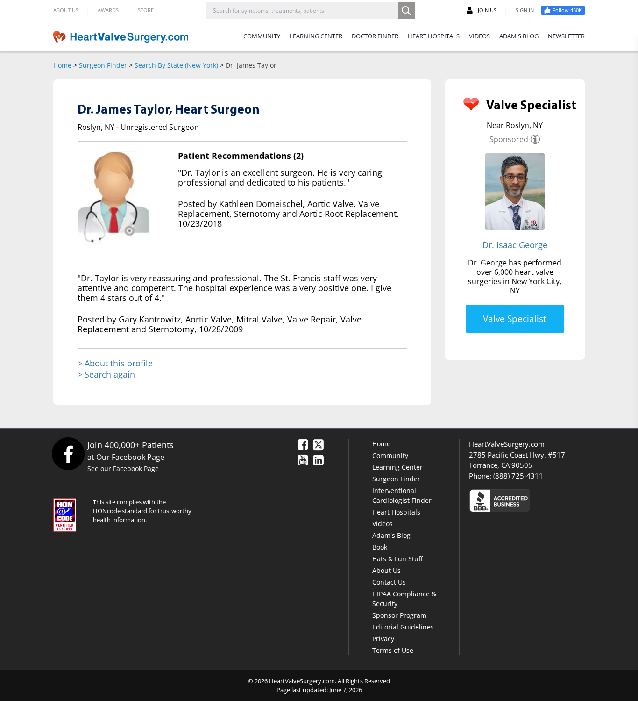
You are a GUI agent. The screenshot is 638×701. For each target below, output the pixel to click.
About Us (386, 570)
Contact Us (389, 582)
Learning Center (397, 467)
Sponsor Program (399, 615)
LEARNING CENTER (316, 36)
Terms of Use (392, 650)
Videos (382, 523)
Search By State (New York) (176, 65)
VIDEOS (479, 36)
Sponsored (508, 139)
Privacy (383, 638)
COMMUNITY (261, 36)
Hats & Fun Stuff (397, 558)
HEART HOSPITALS (434, 36)
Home (62, 65)
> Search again (106, 374)
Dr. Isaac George (514, 244)
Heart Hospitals (396, 512)
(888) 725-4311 (518, 475)
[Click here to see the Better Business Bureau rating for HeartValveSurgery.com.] (550, 500)
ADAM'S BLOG (519, 36)
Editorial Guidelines (403, 626)
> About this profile (115, 363)
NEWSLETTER (566, 36)
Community (390, 455)
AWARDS (108, 10)
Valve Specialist (514, 319)
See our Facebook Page (123, 468)
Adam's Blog (391, 535)
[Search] (406, 10)
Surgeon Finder (103, 65)
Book (379, 547)
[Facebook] (68, 453)
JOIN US (487, 10)
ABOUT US (65, 10)
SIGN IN (525, 10)
